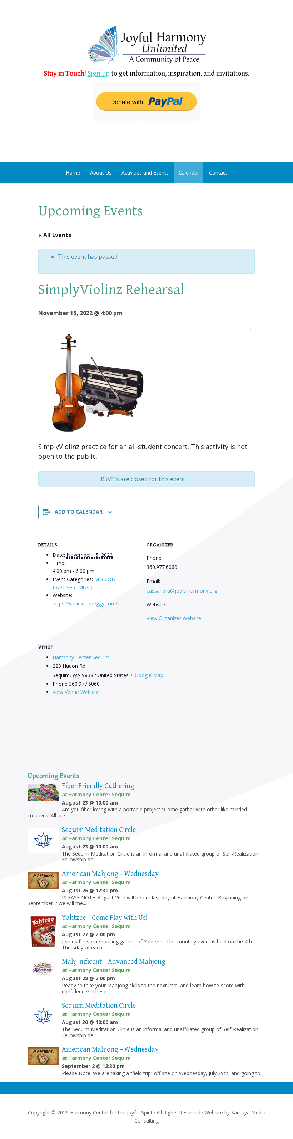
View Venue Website (76, 692)
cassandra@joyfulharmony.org (181, 590)
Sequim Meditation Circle (99, 830)
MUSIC (86, 587)
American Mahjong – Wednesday (110, 874)
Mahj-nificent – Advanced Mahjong (113, 962)
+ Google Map (146, 675)
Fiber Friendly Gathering (98, 786)
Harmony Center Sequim (146, 45)
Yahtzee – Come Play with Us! (105, 918)
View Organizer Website (173, 618)
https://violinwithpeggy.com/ (85, 603)
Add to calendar (79, 511)
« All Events (54, 235)
